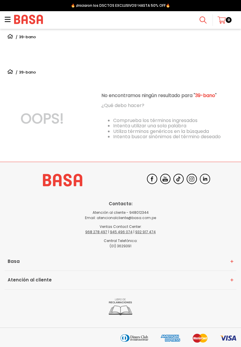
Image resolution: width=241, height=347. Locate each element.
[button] (8, 20)
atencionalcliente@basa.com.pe (126, 217)
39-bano (27, 37)
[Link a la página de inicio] (10, 37)
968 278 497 (96, 231)
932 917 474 (145, 231)
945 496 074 (121, 231)
